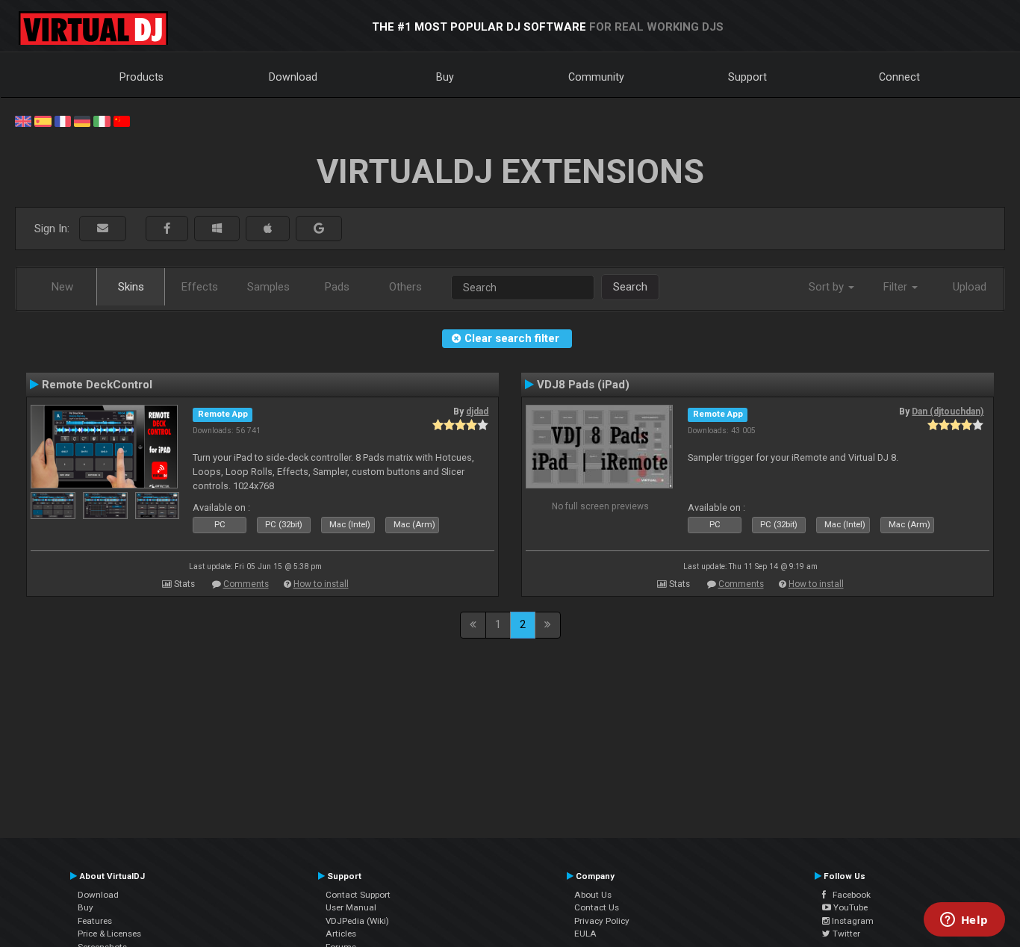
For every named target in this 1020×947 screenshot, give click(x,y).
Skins (131, 287)
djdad (477, 411)
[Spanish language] (42, 120)
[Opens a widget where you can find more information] (964, 921)
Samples (268, 287)
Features (95, 921)
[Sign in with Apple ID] (268, 229)
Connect (899, 77)
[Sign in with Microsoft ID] (217, 229)
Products (141, 77)
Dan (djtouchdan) (947, 411)
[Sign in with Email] (102, 229)
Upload (969, 287)
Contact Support (358, 894)
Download (293, 77)
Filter (896, 287)
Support (747, 77)
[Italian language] (101, 120)
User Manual (351, 907)
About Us (593, 894)
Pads (337, 287)
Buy (445, 77)
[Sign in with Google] (319, 229)
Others (405, 287)
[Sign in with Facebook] (167, 229)
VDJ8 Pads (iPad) (583, 384)
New (62, 287)
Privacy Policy (601, 921)
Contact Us (596, 907)
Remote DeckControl (97, 384)
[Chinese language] (121, 120)
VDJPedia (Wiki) (357, 921)
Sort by (828, 287)
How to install (321, 584)
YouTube (849, 907)
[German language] (82, 120)
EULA (585, 933)
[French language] (63, 120)
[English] (23, 120)
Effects (199, 287)
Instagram (852, 921)
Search (630, 287)
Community (596, 77)
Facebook (848, 894)
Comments (246, 584)
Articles (341, 933)
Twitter (845, 933)
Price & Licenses (109, 933)
